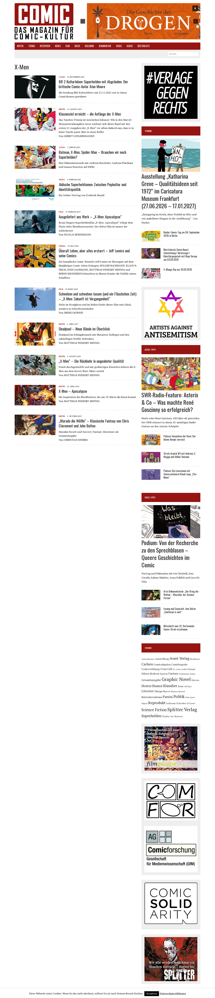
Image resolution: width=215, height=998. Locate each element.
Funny (192, 673)
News (58, 46)
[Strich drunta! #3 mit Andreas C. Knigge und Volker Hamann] (150, 460)
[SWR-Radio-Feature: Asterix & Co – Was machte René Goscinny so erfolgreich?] (170, 388)
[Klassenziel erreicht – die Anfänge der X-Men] (35, 128)
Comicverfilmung (150, 669)
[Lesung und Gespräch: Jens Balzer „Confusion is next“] (150, 615)
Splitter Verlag (182, 709)
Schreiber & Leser (185, 703)
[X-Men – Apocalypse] (35, 403)
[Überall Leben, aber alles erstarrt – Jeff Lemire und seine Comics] (35, 265)
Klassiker (170, 685)
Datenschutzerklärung (173, 993)
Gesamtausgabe (151, 680)
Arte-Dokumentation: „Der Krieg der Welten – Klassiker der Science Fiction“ (181, 595)
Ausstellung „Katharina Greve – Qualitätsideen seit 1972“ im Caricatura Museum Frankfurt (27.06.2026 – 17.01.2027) (169, 191)
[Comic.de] (44, 21)
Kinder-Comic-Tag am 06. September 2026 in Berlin (182, 234)
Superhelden (151, 715)
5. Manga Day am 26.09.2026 (178, 269)
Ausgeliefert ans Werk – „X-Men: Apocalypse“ (90, 216)
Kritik (20, 46)
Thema (31, 46)
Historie (195, 680)
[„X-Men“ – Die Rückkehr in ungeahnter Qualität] (35, 373)
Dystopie (191, 669)
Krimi (180, 686)
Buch (77, 46)
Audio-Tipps (150, 349)
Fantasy (173, 673)
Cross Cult (166, 669)
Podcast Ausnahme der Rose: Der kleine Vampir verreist (180, 437)
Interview (45, 46)
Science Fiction (154, 709)
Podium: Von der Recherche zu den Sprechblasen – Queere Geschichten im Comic (169, 553)
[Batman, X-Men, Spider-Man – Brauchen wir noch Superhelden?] (35, 166)
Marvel (166, 691)
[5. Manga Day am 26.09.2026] (150, 276)
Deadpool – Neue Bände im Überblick (84, 329)
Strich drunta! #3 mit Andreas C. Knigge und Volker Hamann (180, 455)
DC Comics (177, 669)
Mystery (174, 691)
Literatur (147, 691)
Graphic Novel (176, 679)
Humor (157, 685)
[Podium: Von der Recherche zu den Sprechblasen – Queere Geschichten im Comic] (170, 536)
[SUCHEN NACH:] (183, 53)
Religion (144, 703)
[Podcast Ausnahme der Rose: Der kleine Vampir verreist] (150, 443)
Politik (179, 696)
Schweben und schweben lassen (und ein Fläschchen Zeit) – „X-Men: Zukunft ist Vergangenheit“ (97, 296)
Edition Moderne (150, 673)
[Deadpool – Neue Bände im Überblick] (35, 343)
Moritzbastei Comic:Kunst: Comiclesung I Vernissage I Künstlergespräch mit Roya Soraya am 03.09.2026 (180, 254)
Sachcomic (171, 703)
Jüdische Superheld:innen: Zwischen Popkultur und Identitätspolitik (92, 186)
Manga (158, 691)
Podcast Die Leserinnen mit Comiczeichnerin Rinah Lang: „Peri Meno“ (180, 474)
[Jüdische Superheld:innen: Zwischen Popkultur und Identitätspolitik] (35, 199)
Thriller (166, 716)
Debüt (184, 669)
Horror (146, 685)
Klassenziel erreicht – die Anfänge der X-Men (90, 114)
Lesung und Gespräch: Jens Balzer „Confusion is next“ (180, 610)
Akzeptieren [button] (151, 993)
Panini (168, 696)
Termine (148, 131)
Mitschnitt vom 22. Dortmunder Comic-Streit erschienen (179, 627)
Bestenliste (144, 46)
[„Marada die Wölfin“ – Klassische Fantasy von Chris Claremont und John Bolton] (35, 433)
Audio (130, 46)
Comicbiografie (179, 664)
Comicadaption (162, 664)
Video (119, 46)
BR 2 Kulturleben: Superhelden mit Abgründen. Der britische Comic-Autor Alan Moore (93, 84)
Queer (192, 697)
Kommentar (105, 46)
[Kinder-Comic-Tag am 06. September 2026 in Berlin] (150, 239)
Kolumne (89, 46)
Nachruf (181, 691)
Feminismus (184, 673)
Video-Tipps (150, 497)
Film (67, 46)
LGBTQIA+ (188, 686)
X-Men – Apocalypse (73, 391)
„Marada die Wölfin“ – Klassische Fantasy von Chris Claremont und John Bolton (94, 423)
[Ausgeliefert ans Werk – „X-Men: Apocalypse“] (35, 231)
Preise (187, 697)
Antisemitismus (147, 659)
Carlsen (147, 664)
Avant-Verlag (179, 658)
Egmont (164, 673)
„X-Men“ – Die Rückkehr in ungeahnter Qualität (91, 361)
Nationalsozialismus (151, 697)
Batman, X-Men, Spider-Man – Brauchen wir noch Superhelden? (92, 154)
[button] (139, 21)
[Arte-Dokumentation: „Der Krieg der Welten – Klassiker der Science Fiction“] (150, 598)
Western (178, 716)
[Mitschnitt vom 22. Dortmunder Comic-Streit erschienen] (150, 633)
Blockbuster (195, 659)
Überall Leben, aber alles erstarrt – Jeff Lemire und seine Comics (94, 253)
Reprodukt (157, 702)
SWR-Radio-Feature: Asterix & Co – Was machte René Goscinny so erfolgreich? (169, 402)
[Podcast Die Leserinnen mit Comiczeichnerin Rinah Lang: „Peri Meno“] (150, 477)
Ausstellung (162, 659)
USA (172, 716)
